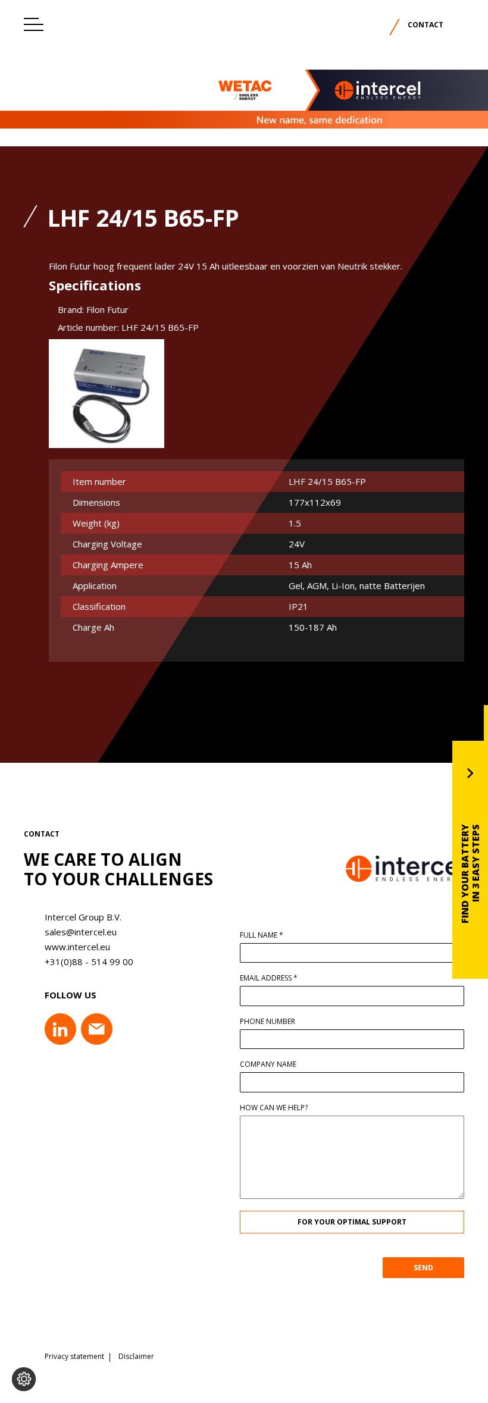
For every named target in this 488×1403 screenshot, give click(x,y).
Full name (261, 935)
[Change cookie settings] (24, 1379)
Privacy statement (74, 1356)
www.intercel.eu (77, 947)
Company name (268, 1064)
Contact (425, 25)
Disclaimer (136, 1356)
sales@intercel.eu (81, 932)
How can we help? (274, 1107)
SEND (423, 1268)
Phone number (267, 1021)
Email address (269, 978)
